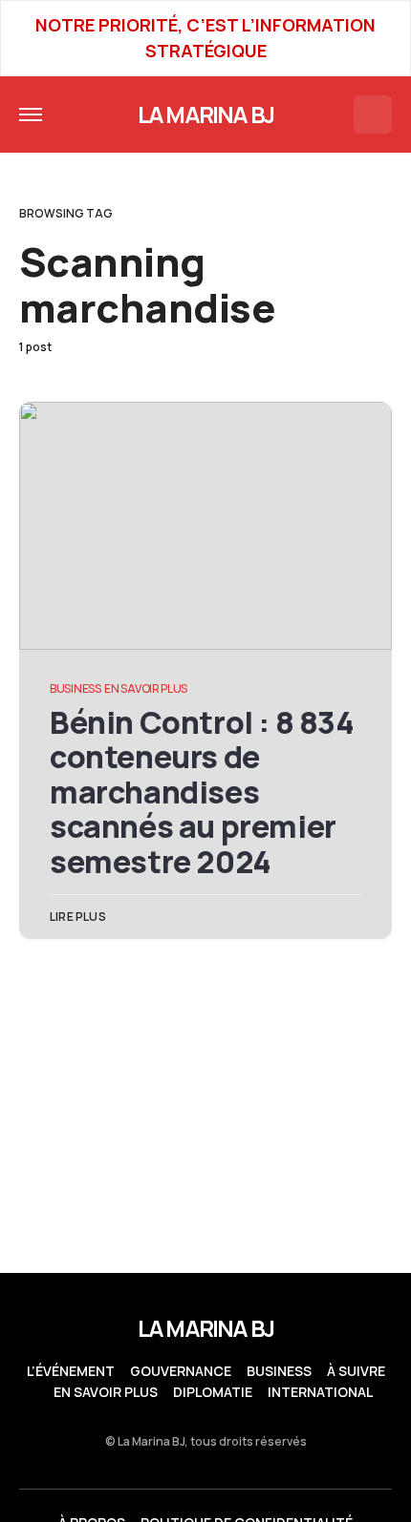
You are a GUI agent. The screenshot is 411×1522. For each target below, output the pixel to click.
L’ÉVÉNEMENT (71, 1371)
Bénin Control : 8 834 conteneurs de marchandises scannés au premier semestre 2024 (202, 792)
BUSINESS (75, 688)
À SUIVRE (356, 1371)
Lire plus (78, 916)
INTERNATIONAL (320, 1392)
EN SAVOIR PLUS (145, 688)
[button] (31, 114)
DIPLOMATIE (212, 1392)
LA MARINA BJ (205, 114)
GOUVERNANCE (180, 1371)
